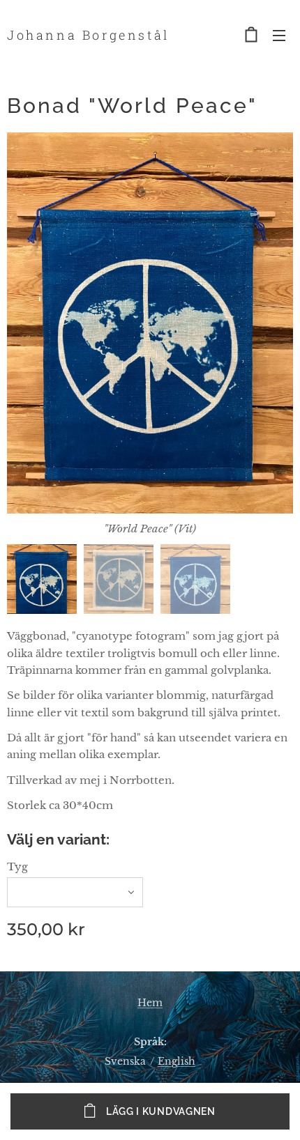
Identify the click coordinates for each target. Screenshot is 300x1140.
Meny (279, 35)
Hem (150, 1002)
